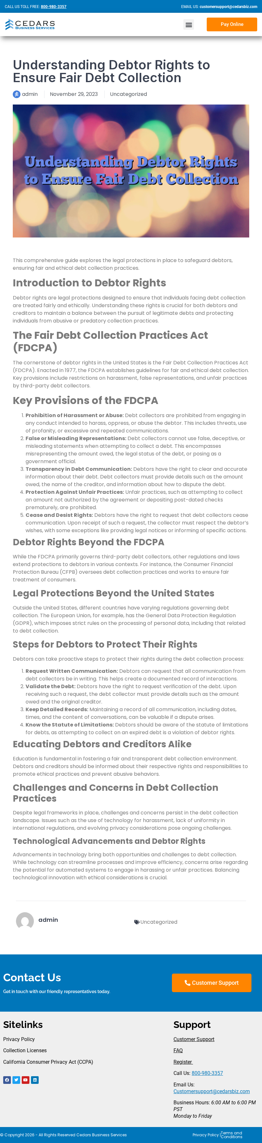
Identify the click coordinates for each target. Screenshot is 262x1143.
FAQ (178, 1050)
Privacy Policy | (207, 1135)
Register (183, 1062)
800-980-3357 (207, 1073)
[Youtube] (25, 1080)
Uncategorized (128, 94)
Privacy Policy (19, 1039)
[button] (188, 24)
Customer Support (193, 1039)
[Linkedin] (35, 1080)
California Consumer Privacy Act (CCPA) (48, 1062)
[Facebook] (7, 1080)
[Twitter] (16, 1080)
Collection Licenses (25, 1050)
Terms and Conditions (232, 1134)
